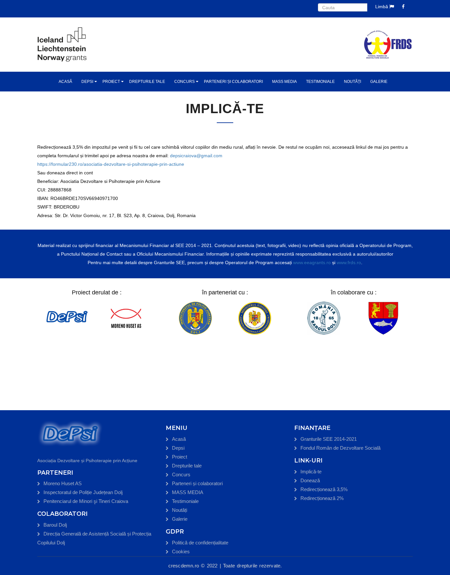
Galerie (378, 81)
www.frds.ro (349, 262)
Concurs (184, 81)
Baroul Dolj (55, 525)
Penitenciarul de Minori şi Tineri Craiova (85, 501)
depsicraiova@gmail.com (196, 155)
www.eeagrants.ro (312, 262)
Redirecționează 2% (322, 498)
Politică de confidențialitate (200, 542)
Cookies (181, 551)
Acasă (65, 81)
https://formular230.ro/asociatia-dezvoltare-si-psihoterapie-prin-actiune (110, 164)
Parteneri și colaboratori (233, 81)
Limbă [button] (382, 6)
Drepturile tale (147, 81)
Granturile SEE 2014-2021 (328, 439)
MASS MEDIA (284, 81)
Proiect (111, 81)
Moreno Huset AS (62, 483)
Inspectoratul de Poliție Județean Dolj (83, 492)
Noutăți (352, 81)
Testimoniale (320, 81)
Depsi (87, 81)
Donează (310, 480)
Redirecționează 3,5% (324, 489)
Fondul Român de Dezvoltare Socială (340, 448)
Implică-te (311, 471)
